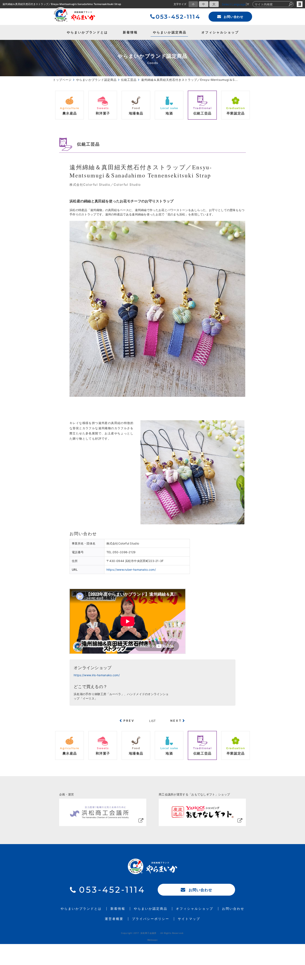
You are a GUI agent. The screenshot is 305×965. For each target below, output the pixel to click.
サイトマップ (189, 919)
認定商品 (170, 32)
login (300, 4)
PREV (129, 720)
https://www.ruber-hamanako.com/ (131, 569)
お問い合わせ (233, 17)
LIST (152, 721)
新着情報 (130, 32)
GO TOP (293, 806)
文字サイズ (180, 4)
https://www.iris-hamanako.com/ (97, 675)
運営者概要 (114, 919)
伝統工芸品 (88, 144)
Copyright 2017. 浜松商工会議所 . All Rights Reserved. (152, 933)
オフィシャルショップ (220, 32)
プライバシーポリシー (150, 919)
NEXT (176, 720)
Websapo (152, 940)
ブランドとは (87, 32)
